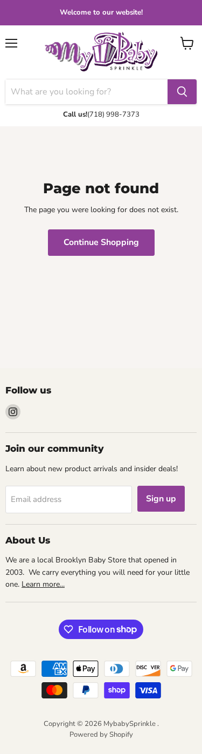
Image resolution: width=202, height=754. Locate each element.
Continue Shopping (101, 242)
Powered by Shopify (101, 734)
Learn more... (43, 584)
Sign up (161, 499)
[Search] (182, 91)
